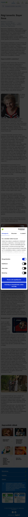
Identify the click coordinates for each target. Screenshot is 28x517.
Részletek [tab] (14, 233)
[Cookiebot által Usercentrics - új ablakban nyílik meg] (20, 229)
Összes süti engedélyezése (14, 279)
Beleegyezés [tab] (5, 233)
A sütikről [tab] (22, 233)
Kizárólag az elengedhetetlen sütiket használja (14, 285)
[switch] (24, 264)
